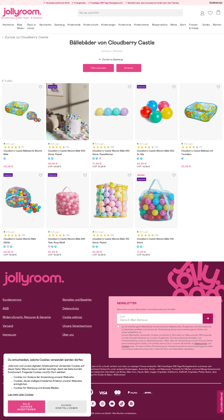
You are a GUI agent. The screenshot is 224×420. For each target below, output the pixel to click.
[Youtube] (112, 404)
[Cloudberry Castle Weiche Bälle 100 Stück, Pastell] (93, 246)
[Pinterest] (131, 404)
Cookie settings (72, 317)
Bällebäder (118, 51)
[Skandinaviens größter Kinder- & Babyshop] (22, 11)
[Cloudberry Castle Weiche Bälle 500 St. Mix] (52, 158)
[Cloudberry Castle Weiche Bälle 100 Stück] (97, 246)
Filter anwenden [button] (98, 68)
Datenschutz (70, 308)
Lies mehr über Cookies (21, 394)
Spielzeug (105, 51)
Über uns (68, 334)
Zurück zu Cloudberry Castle (26, 37)
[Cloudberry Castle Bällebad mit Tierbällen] (182, 158)
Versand (8, 326)
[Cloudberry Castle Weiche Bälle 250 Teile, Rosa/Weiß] (100, 158)
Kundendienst (221, 402)
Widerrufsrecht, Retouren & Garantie (27, 317)
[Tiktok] (122, 404)
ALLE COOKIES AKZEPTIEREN (26, 407)
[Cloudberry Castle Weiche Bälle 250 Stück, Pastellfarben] (93, 158)
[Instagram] (102, 404)
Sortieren (128, 68)
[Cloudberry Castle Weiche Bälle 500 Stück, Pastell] (49, 158)
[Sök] (179, 12)
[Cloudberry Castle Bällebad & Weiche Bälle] (5, 158)
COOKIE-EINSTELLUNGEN (67, 407)
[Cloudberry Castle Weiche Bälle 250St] (97, 158)
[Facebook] (93, 404)
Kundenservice (215, 2)
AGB (6, 308)
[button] (210, 13)
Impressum (9, 334)
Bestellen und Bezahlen (77, 299)
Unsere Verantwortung (77, 326)
